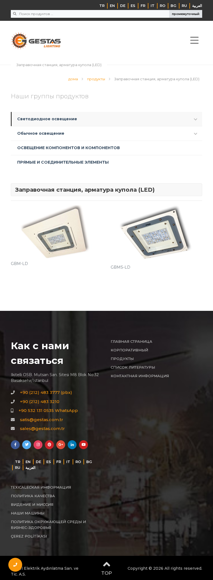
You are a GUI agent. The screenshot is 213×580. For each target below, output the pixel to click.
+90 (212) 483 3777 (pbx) (46, 392)
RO (162, 5)
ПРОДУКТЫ (122, 358)
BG (173, 5)
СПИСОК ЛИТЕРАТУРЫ (133, 367)
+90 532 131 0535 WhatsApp (48, 410)
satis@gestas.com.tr (41, 419)
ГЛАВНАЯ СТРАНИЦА (131, 341)
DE (122, 5)
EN (112, 5)
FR (143, 5)
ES (133, 5)
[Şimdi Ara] (15, 565)
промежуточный (185, 14)
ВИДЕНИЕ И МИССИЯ (32, 504)
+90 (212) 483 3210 (39, 401)
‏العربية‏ (197, 5)
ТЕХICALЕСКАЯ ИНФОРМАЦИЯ (41, 487)
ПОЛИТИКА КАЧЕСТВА (33, 496)
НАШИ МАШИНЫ (27, 513)
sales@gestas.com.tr (42, 428)
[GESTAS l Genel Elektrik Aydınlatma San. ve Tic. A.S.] (36, 41)
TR (102, 5)
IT (152, 5)
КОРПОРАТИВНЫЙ (129, 350)
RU (184, 5)
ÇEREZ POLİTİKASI (29, 536)
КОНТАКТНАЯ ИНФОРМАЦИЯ (140, 376)
